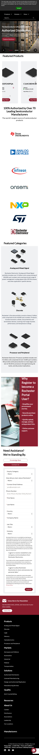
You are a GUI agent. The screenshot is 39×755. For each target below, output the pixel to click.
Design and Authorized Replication (15, 682)
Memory (6, 636)
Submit (28, 589)
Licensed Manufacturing (11, 678)
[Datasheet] (13, 88)
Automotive (8, 655)
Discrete (6, 629)
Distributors (8, 713)
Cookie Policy (16, 745)
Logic (5, 633)
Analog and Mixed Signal (11, 625)
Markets (17, 14)
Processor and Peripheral (12, 643)
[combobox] (16, 17)
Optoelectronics (9, 640)
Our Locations (8, 724)
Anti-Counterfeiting (10, 694)
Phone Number (11, 491)
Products (7, 14)
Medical (6, 662)
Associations (8, 717)
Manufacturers (10, 731)
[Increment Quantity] (10, 96)
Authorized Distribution (11, 675)
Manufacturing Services (11, 685)
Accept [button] (18, 8)
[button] (33, 750)
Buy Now (6, 100)
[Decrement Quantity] (29, 96)
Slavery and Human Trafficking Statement (23, 747)
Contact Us (15, 465)
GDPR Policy (7, 747)
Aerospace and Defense (11, 652)
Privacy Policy (9, 585)
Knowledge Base (15, 460)
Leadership (7, 720)
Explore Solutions (8, 39)
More (25, 14)
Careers (6, 709)
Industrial (7, 659)
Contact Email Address (14, 484)
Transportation (9, 666)
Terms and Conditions (26, 745)
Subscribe (7, 610)
